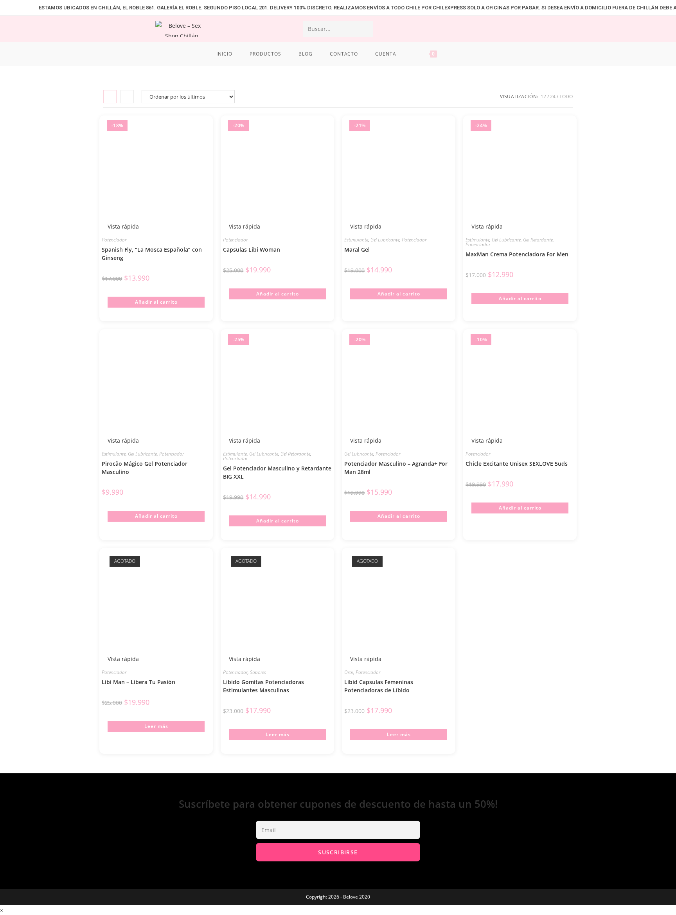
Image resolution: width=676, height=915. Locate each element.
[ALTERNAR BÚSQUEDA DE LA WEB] (457, 54)
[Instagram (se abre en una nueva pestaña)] (564, 28)
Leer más (156, 726)
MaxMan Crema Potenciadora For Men (517, 254)
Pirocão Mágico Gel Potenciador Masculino (144, 468)
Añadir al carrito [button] (156, 302)
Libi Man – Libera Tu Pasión (138, 682)
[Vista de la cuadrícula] (110, 96)
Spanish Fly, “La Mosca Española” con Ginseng (152, 253)
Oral (348, 672)
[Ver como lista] (127, 96)
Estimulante (356, 239)
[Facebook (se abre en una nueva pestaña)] (544, 28)
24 (553, 96)
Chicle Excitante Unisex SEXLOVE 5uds (517, 463)
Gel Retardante (538, 239)
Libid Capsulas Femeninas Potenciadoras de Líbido (378, 686)
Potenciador (114, 239)
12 (543, 96)
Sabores (258, 672)
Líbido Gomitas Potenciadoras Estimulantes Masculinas (263, 686)
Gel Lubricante (384, 239)
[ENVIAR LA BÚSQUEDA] (365, 29)
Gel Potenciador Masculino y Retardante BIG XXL (277, 472)
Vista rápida (243, 226)
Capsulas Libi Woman (251, 249)
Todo (566, 96)
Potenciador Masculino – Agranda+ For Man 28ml (396, 468)
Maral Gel (357, 249)
